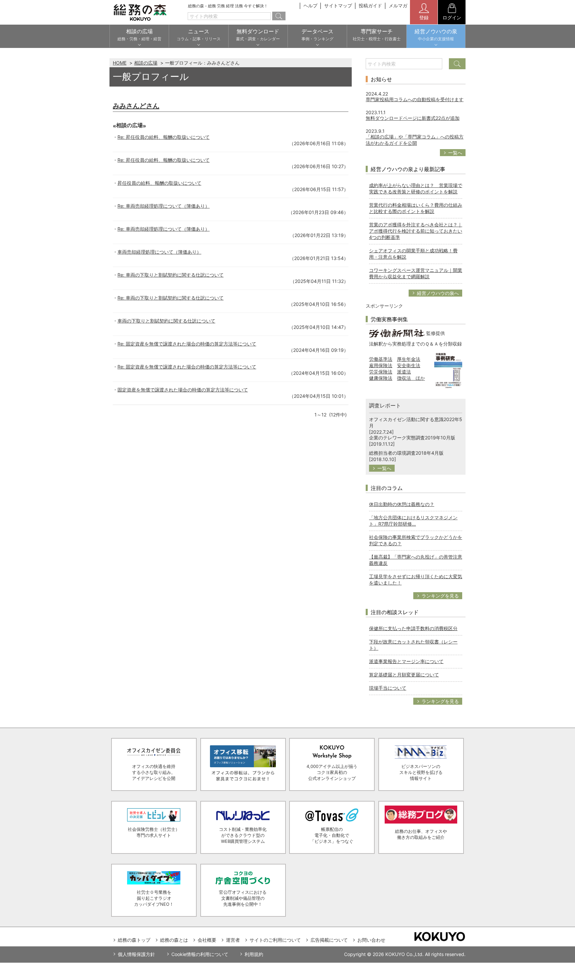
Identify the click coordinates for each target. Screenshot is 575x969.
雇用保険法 (380, 365)
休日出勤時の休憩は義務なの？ (401, 504)
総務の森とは (174, 940)
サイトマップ (338, 5)
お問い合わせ (371, 940)
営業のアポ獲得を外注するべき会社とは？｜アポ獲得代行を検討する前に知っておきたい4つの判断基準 (415, 231)
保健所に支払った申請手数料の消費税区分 (413, 628)
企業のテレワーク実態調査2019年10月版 (412, 437)
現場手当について (387, 688)
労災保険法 (380, 371)
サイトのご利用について (275, 940)
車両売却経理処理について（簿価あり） (159, 252)
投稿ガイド (370, 5)
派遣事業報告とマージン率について (406, 661)
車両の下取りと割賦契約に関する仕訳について (166, 321)
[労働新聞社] (397, 333)
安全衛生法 (408, 365)
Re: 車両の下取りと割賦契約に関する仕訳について (170, 275)
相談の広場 (145, 63)
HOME (119, 63)
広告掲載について (329, 940)
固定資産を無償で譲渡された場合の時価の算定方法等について (182, 389)
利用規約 (254, 954)
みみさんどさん (136, 106)
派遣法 (404, 371)
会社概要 (207, 940)
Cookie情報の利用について (199, 954)
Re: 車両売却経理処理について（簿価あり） (163, 206)
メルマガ (398, 5)
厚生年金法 (408, 359)
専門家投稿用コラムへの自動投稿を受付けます (415, 99)
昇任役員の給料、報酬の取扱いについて (159, 183)
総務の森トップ (134, 940)
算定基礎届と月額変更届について (404, 674)
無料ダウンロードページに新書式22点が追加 (413, 118)
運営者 (233, 940)
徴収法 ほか (411, 378)
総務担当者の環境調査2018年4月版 (406, 453)
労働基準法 (380, 359)
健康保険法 (380, 378)
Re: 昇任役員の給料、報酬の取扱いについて (163, 137)
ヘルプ (310, 5)
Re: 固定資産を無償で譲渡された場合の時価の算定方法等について (186, 344)
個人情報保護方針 (136, 954)
